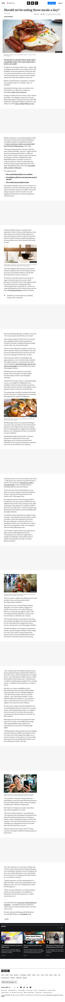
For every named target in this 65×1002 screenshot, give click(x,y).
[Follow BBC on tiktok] (24, 987)
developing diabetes (15, 290)
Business (16, 975)
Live (59, 975)
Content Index (38, 992)
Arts (38, 975)
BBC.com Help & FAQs (29, 992)
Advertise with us (5, 992)
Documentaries (5, 977)
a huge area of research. (18, 92)
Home (2, 975)
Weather (13, 977)
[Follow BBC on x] (15, 987)
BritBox (25, 977)
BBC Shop (18, 977)
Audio (51, 975)
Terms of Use (4, 990)
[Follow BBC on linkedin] (27, 987)
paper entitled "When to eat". (24, 103)
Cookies (35, 990)
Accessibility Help (42, 990)
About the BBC (21, 990)
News (7, 975)
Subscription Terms (12, 990)
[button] (3, 3)
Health (6, 919)
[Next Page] (62, 928)
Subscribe (52, 3)
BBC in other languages (8, 982)
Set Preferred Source (47, 992)
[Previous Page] (59, 928)
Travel (42, 975)
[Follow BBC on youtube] (30, 987)
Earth (46, 975)
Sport (11, 975)
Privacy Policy (29, 990)
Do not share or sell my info (16, 992)
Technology (23, 975)
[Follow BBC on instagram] (21, 987)
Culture (34, 975)
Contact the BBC (51, 990)
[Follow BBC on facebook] (18, 987)
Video (55, 975)
